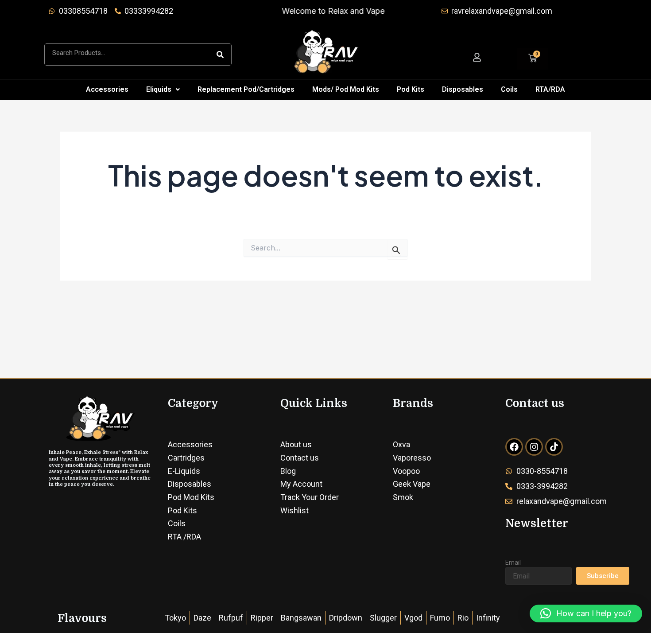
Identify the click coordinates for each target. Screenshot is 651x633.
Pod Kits (410, 89)
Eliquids (158, 89)
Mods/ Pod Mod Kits (345, 89)
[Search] (220, 54)
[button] (163, 89)
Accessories (107, 89)
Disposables (462, 89)
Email (513, 562)
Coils (509, 89)
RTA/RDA (550, 89)
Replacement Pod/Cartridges (246, 89)
